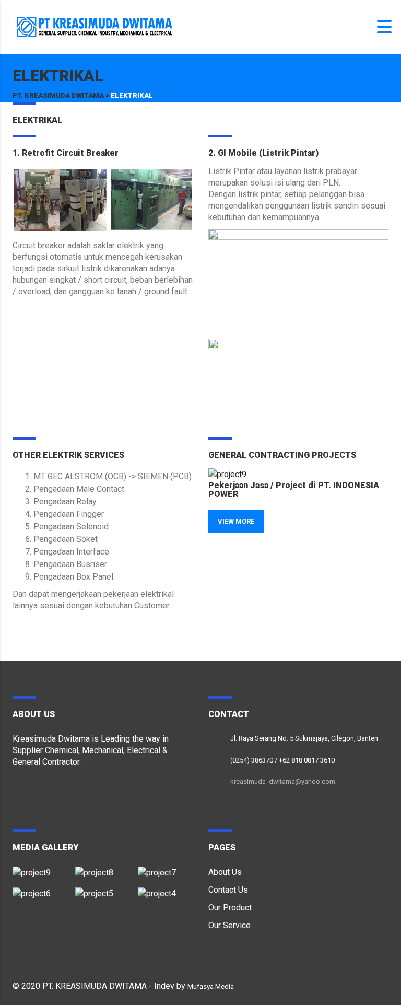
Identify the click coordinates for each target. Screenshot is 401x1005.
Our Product (230, 907)
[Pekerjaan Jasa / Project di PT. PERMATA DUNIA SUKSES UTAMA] (40, 889)
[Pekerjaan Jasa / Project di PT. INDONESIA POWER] (40, 868)
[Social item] (17, 791)
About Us (225, 872)
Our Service (229, 925)
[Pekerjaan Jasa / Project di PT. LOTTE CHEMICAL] (102, 868)
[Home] (94, 26)
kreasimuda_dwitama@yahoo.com (282, 781)
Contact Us (228, 890)
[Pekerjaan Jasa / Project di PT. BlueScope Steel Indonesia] (165, 889)
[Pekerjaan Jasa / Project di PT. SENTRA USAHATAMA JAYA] (102, 889)
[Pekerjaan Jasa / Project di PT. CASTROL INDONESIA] (165, 868)
